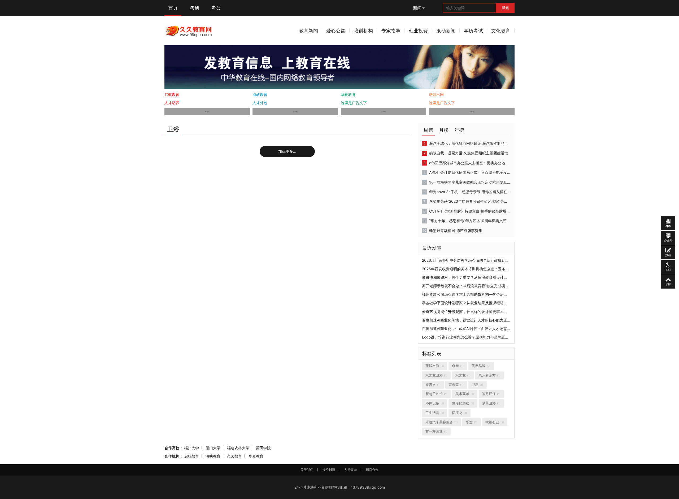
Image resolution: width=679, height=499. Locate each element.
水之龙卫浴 (436, 375)
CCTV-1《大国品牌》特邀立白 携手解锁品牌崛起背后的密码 (470, 211)
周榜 (428, 130)
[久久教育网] (188, 30)
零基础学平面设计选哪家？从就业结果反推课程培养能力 (468, 303)
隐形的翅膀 (463, 403)
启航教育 (171, 94)
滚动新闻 (445, 30)
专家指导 (391, 30)
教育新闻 (308, 30)
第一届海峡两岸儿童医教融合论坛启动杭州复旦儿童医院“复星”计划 (470, 182)
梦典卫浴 (491, 403)
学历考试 (473, 30)
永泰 (458, 366)
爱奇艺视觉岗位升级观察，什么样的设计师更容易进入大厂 (470, 311)
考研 (194, 8)
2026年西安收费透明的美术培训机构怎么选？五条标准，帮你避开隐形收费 (484, 269)
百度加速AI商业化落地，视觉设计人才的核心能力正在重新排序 (474, 320)
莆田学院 (263, 448)
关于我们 (307, 470)
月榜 (444, 130)
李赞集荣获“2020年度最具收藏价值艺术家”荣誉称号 (470, 201)
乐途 (471, 422)
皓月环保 (491, 394)
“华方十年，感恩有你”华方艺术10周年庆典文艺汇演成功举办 (470, 220)
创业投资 (418, 30)
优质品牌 (481, 366)
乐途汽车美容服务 (441, 422)
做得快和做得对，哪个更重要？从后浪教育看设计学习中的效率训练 (477, 277)
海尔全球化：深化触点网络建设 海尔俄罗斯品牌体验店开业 (470, 143)
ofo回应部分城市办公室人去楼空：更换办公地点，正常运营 (470, 162)
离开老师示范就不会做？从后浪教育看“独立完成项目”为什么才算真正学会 (482, 286)
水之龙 (463, 375)
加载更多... (287, 151)
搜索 (505, 8)
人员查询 (350, 470)
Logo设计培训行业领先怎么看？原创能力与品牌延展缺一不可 (473, 337)
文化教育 (500, 30)
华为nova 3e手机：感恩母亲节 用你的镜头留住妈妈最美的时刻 (470, 191)
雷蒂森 (456, 385)
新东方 (433, 385)
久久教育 (234, 456)
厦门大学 (213, 448)
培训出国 (436, 94)
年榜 (459, 130)
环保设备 (434, 403)
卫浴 (477, 385)
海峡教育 (260, 94)
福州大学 (191, 448)
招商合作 (372, 470)
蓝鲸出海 (434, 366)
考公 (216, 8)
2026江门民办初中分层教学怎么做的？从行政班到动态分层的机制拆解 (480, 260)
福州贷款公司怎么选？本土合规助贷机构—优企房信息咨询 (470, 294)
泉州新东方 (489, 375)
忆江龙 (459, 413)
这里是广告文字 (354, 102)
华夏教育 (348, 94)
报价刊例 (328, 470)
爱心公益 (335, 30)
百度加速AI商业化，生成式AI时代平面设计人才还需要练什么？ (473, 328)
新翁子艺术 (436, 394)
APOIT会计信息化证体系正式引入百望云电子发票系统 (470, 172)
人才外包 (260, 102)
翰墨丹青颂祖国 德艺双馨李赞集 (455, 230)
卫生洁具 (434, 413)
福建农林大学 (238, 448)
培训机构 (363, 30)
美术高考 (464, 394)
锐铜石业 (494, 422)
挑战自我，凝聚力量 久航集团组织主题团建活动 (468, 153)
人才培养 (171, 102)
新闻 (417, 8)
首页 (173, 8)
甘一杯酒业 (436, 431)
